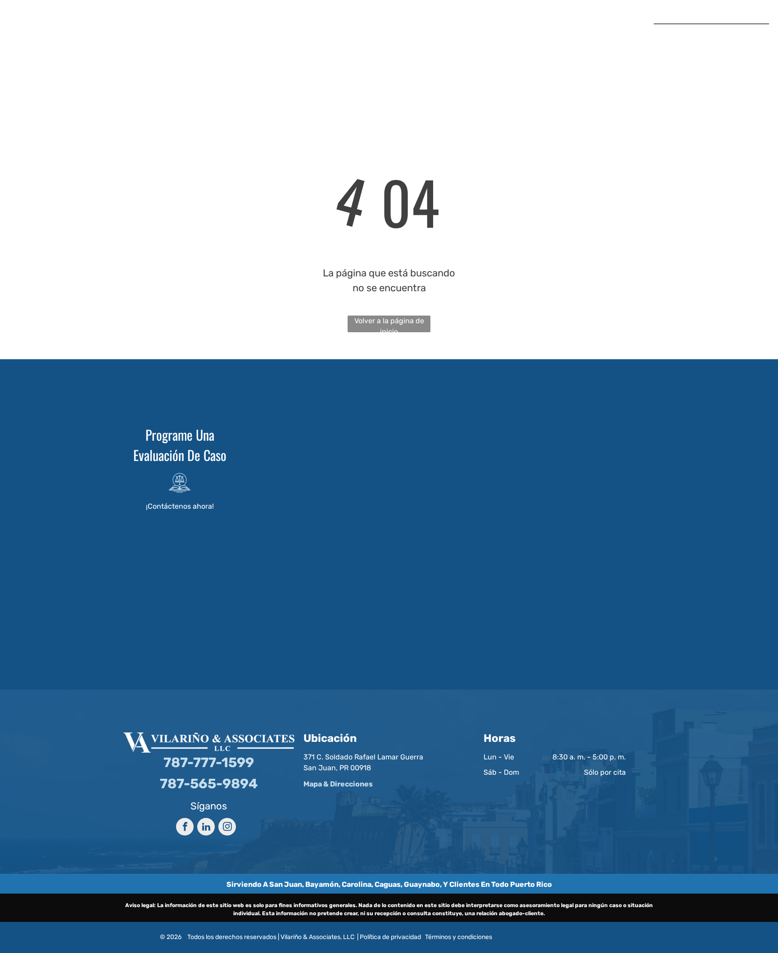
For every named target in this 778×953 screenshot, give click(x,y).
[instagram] (227, 828)
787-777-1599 (739, 33)
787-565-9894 (735, 50)
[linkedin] (206, 828)
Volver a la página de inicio (389, 324)
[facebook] (185, 828)
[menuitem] (286, 36)
